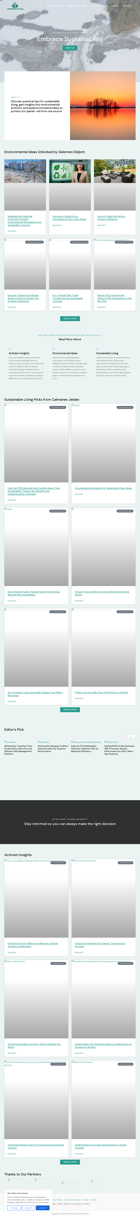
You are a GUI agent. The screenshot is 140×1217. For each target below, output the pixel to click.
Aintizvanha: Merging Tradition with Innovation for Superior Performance (19, 749)
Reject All (28, 1208)
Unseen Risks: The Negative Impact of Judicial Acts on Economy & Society (103, 1046)
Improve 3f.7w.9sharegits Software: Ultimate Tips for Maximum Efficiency (51, 749)
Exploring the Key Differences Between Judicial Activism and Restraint (33, 945)
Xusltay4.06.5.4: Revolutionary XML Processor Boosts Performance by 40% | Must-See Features (86, 750)
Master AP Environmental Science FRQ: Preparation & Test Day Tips (114, 298)
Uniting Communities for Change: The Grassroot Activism (100, 945)
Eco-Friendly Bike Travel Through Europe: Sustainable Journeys (67, 298)
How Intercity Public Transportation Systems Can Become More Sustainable (34, 593)
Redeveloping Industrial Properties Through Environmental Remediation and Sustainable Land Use (24, 221)
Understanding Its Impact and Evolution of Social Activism (100, 1146)
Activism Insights (55, 6)
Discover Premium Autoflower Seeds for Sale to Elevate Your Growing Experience (23, 298)
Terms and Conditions (72, 1200)
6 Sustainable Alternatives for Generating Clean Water (103, 488)
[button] (134, 736)
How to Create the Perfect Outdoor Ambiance (111, 218)
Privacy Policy (56, 1200)
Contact (127, 6)
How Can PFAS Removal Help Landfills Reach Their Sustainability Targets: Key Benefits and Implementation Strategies (34, 491)
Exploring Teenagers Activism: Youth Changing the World (34, 1046)
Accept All (42, 1208)
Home (40, 6)
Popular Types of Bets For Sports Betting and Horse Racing (102, 593)
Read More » (12, 231)
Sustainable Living (99, 6)
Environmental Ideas (77, 6)
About (115, 6)
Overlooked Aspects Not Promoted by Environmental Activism (36, 1146)
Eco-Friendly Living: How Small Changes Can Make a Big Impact (35, 694)
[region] (28, 1201)
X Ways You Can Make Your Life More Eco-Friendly (101, 692)
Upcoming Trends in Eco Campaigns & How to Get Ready (69, 218)
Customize (14, 1208)
